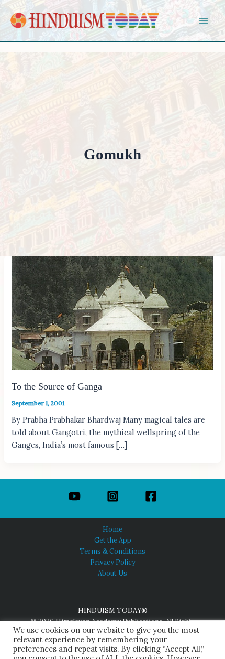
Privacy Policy (113, 562)
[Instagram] (113, 496)
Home (112, 529)
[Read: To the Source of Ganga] (112, 312)
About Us (112, 573)
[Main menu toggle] (204, 21)
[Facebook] (151, 496)
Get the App (112, 540)
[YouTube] (75, 496)
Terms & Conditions (112, 551)
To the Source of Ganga (57, 386)
